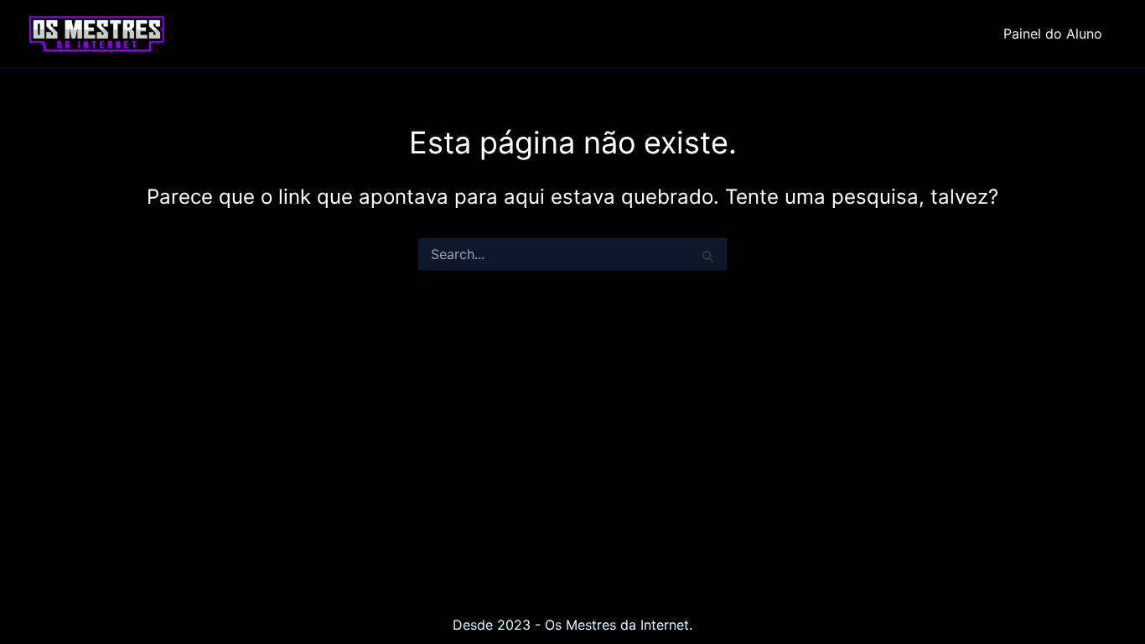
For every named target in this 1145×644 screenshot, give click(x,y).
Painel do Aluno (1052, 33)
